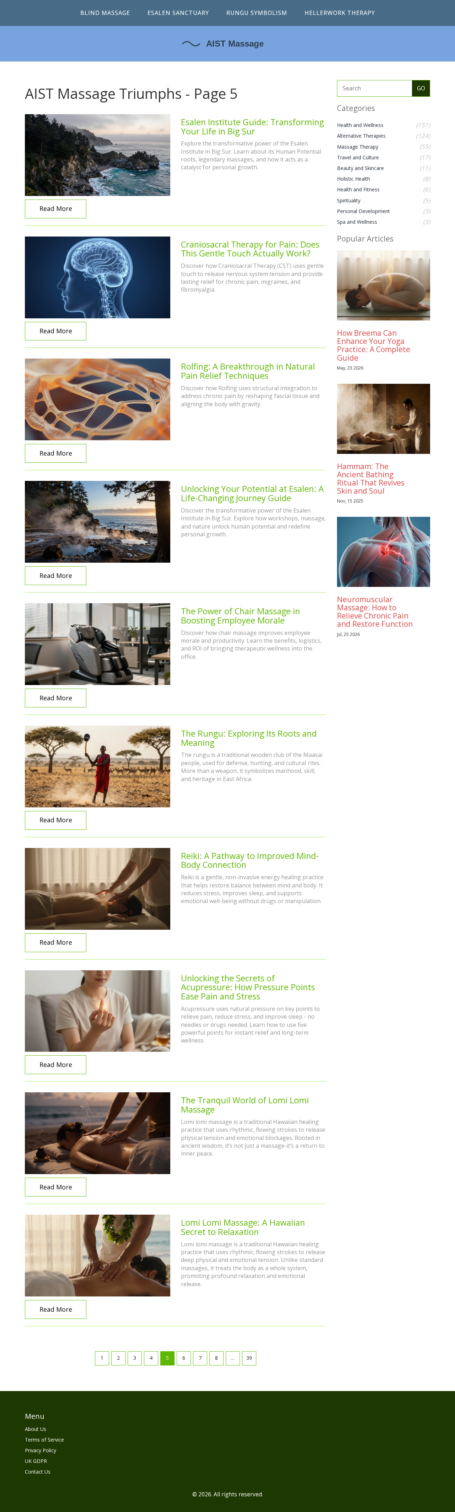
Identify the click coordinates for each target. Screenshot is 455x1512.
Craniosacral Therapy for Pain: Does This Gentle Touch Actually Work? (250, 249)
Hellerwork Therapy (340, 13)
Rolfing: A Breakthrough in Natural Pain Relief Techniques (248, 371)
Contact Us (37, 1471)
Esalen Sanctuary (178, 13)
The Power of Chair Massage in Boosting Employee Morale (240, 615)
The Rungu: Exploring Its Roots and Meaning (249, 738)
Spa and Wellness (357, 221)
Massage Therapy (357, 146)
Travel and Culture (358, 157)
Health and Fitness (358, 189)
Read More (55, 208)
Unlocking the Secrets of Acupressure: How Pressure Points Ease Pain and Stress (248, 987)
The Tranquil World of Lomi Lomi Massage (245, 1104)
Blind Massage (105, 13)
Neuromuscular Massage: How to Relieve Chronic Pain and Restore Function (375, 611)
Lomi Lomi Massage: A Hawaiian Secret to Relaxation (243, 1227)
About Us (35, 1429)
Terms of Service (44, 1439)
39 (249, 1357)
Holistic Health (353, 178)
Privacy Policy (40, 1450)
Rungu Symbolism (256, 13)
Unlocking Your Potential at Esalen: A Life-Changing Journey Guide (252, 493)
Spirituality (348, 200)
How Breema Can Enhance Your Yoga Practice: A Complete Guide (373, 345)
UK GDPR (36, 1461)
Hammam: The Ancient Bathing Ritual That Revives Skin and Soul (371, 478)
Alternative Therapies (361, 135)
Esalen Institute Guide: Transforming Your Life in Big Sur (252, 126)
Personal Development (363, 211)
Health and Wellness (360, 125)
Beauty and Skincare (360, 168)
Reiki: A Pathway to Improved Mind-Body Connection (250, 860)
